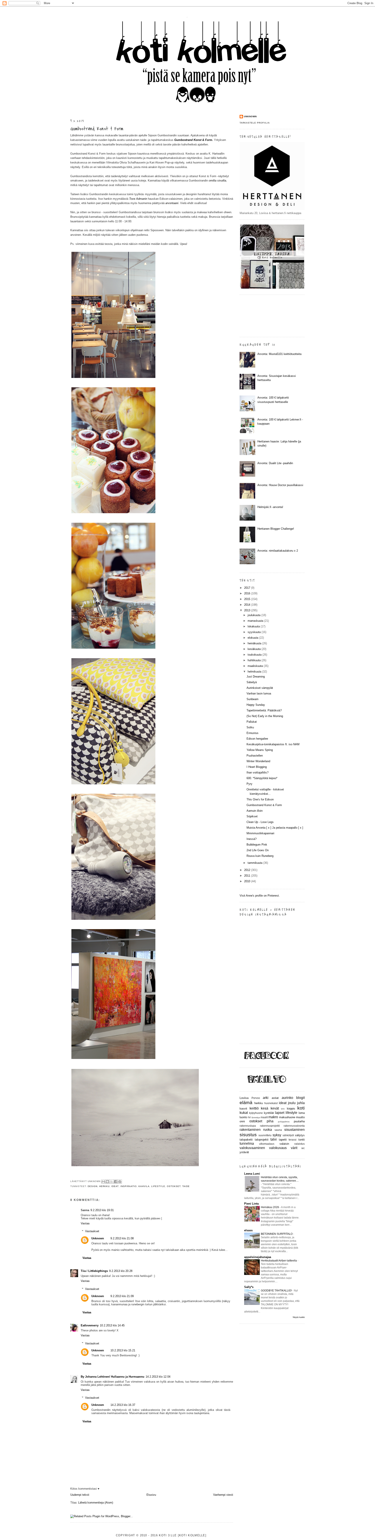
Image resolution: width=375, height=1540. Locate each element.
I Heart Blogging (257, 766)
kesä (264, 1108)
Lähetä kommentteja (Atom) (95, 1502)
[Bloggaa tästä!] (107, 1181)
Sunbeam (252, 699)
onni (242, 1121)
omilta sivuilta (217, 180)
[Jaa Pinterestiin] (120, 1181)
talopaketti (246, 1139)
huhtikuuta (255, 660)
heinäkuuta (255, 643)
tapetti (283, 1139)
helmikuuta (255, 671)
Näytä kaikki (299, 1317)
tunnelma (247, 1143)
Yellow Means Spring (260, 750)
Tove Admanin (138, 198)
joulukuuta (254, 615)
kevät (275, 1108)
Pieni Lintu (251, 1203)
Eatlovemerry (90, 1325)
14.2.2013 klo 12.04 (158, 1376)
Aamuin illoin (255, 810)
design (92, 1186)
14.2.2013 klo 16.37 (122, 1404)
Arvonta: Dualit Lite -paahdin (275, 463)
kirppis (291, 1108)
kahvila (144, 1186)
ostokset (174, 1186)
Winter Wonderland (258, 761)
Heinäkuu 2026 (270, 1207)
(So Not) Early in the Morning (265, 716)
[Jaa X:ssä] (111, 1181)
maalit (264, 1117)
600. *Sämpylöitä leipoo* (262, 778)
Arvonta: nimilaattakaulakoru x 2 (277, 550)
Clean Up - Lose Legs (260, 822)
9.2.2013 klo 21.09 (122, 1296)
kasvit (243, 1108)
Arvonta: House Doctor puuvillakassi (280, 485)
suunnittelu (264, 1135)
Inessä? (252, 839)
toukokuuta (255, 654)
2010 (247, 881)
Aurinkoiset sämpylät (260, 687)
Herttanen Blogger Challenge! (275, 528)
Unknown (97, 1238)
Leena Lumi (252, 1173)
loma (302, 1113)
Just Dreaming (256, 676)
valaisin (284, 1143)
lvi (249, 1117)
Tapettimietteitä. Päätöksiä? (264, 710)
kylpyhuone (256, 1112)
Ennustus (252, 733)
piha (270, 1121)
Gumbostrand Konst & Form (96, 128)
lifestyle (158, 1186)
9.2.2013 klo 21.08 (122, 1238)
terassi (292, 1139)
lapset (279, 1113)
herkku (104, 1186)
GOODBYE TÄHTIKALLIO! (276, 1290)
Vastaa (85, 1223)
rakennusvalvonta (294, 1125)
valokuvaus (278, 1148)
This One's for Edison (260, 799)
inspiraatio (128, 1186)
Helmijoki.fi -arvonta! (270, 507)
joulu (292, 1103)
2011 (247, 875)
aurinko (287, 1098)
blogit (300, 1098)
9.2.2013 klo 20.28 (120, 1271)
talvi (273, 1139)
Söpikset (252, 816)
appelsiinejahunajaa (257, 1257)
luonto (243, 1117)
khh (283, 1109)
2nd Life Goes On (258, 850)
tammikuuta (255, 862)
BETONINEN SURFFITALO (277, 1233)
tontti (301, 1139)
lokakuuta (254, 626)
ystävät (244, 1152)
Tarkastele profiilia (255, 123)
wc (303, 1148)
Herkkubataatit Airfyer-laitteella (279, 1260)
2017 (247, 587)
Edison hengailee (257, 738)
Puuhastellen (255, 755)
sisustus (248, 1134)
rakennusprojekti (270, 1125)
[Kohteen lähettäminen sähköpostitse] (103, 1181)
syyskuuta (255, 632)
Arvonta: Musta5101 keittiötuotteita (279, 354)
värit (294, 1148)
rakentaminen (250, 1129)
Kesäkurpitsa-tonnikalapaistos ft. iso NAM (273, 744)
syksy (277, 1135)
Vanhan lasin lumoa (259, 693)
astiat (275, 1098)
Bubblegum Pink (257, 844)
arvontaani (171, 203)
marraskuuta (256, 620)
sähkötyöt (288, 1135)
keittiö (254, 1108)
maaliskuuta (256, 666)
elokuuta (253, 637)
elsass (248, 1230)
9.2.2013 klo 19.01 (102, 1210)
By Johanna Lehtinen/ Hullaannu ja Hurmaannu (112, 1376)
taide (186, 1186)
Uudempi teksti (79, 1494)
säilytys (300, 1135)
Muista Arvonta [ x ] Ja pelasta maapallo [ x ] (275, 827)
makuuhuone (287, 1117)
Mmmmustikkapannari (260, 833)
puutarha (299, 1121)
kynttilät (269, 1113)
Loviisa (244, 1098)
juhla (301, 1103)
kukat (244, 1113)
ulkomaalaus (266, 1143)
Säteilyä (252, 682)
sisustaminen (294, 1129)
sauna (278, 1129)
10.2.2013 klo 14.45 (112, 1325)
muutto (300, 1117)
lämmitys (256, 1117)
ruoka (267, 1129)
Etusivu (151, 1494)
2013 (247, 610)
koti (301, 1107)
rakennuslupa (248, 1125)
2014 (247, 604)
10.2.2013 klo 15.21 (122, 1350)
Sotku (250, 727)
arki (265, 1098)
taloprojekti (261, 1139)
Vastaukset (92, 1231)
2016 (247, 593)
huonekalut (271, 1103)
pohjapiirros (283, 1121)
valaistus (299, 1143)
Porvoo (256, 1097)
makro (273, 1117)
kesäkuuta (255, 649)
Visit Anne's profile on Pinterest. (260, 895)
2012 (247, 870)
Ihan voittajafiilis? (257, 772)
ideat (114, 1186)
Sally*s (248, 1287)
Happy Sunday (256, 704)
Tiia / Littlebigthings (94, 1271)
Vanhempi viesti (223, 1494)
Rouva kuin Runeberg (260, 855)
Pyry (249, 783)
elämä (246, 1102)
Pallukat (252, 721)
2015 (247, 599)
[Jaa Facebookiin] (115, 1181)
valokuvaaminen (252, 1148)
